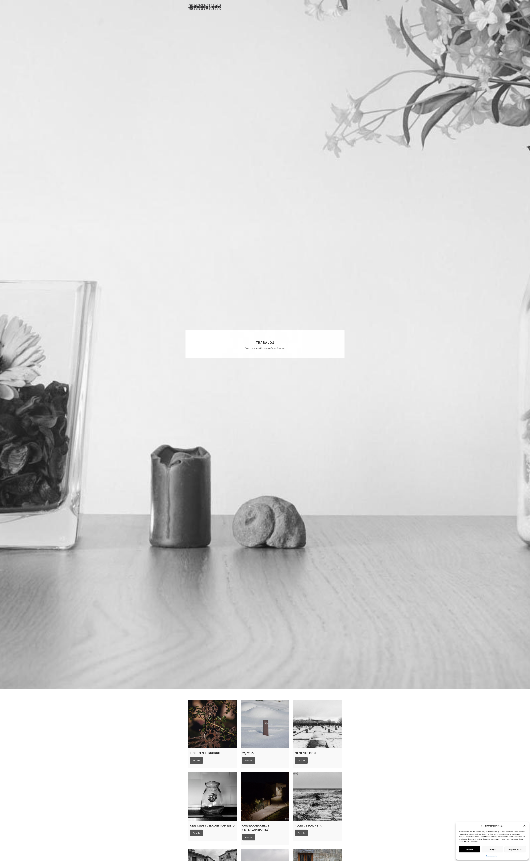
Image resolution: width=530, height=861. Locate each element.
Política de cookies (491, 856)
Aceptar (469, 849)
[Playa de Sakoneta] (317, 796)
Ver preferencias (515, 849)
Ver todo (196, 760)
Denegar (492, 849)
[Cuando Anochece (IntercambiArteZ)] (265, 796)
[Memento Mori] (317, 724)
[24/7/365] (265, 724)
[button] (524, 825)
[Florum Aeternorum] (212, 724)
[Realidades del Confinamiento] (212, 796)
